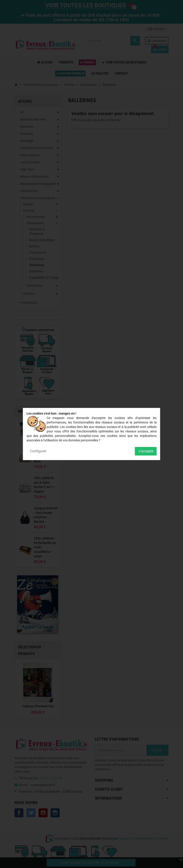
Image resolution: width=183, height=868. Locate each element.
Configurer (38, 451)
